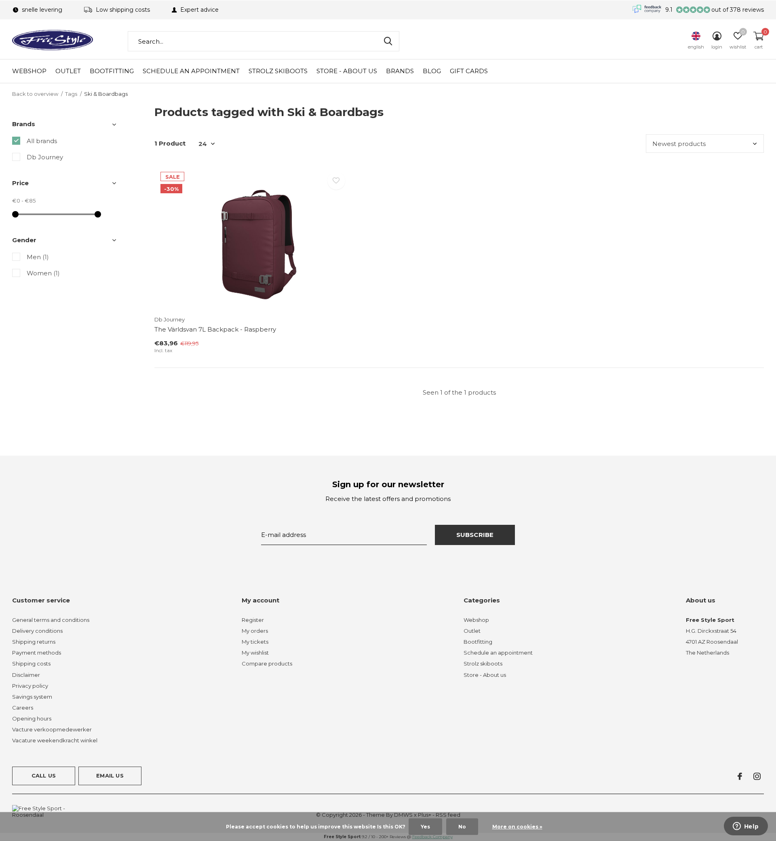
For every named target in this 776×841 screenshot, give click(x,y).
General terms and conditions (50, 620)
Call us (44, 775)
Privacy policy (30, 686)
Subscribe (475, 535)
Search (388, 41)
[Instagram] (757, 776)
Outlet (68, 71)
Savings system (32, 696)
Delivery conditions (37, 631)
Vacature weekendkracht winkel (54, 740)
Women (43, 273)
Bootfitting (112, 71)
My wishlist (255, 652)
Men (38, 257)
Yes (425, 827)
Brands (400, 71)
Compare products (267, 663)
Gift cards (469, 71)
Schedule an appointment (191, 71)
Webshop (29, 71)
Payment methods (36, 652)
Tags (71, 94)
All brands (42, 141)
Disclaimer (26, 675)
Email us (109, 775)
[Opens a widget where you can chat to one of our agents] (745, 827)
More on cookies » (517, 827)
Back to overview (35, 94)
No (462, 827)
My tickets (255, 641)
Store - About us (346, 71)
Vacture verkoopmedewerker (52, 729)
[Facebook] (740, 776)
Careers (22, 707)
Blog (432, 71)
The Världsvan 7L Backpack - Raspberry (215, 329)
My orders (255, 631)
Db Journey (45, 157)
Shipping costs (31, 663)
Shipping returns (33, 641)
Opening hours (31, 718)
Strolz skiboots (278, 71)
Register (253, 620)
